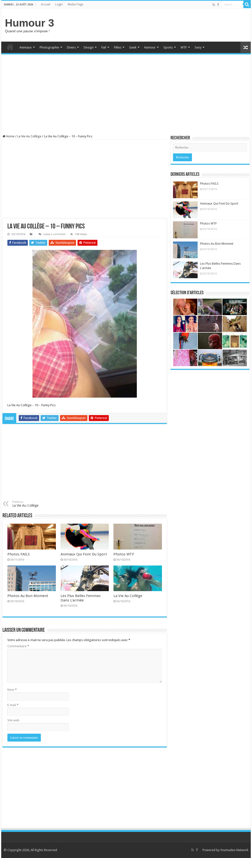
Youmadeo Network (234, 850)
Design (89, 47)
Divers (71, 47)
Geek (132, 47)
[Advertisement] (157, 24)
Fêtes (117, 47)
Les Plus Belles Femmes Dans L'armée (81, 598)
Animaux (25, 47)
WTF (184, 47)
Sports (168, 47)
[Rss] (214, 5)
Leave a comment (54, 234)
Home (10, 47)
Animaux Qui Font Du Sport (84, 554)
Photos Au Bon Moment (27, 596)
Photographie (49, 47)
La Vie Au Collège (29, 136)
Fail (103, 47)
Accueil (45, 4)
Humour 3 (29, 23)
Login (59, 4)
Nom (12, 690)
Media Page (75, 4)
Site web (13, 720)
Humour (150, 47)
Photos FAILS (18, 554)
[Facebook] (218, 5)
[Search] (247, 4)
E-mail (12, 705)
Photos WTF (123, 554)
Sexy (198, 47)
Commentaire (18, 646)
